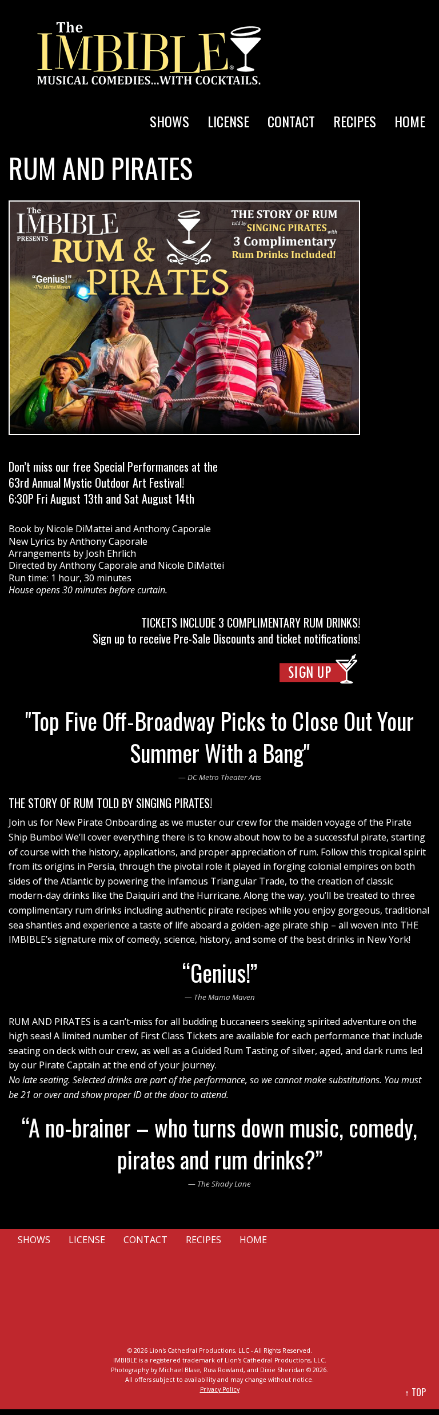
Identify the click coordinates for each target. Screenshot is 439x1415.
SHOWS (169, 121)
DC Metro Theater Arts (224, 777)
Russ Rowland (223, 1370)
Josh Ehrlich (111, 553)
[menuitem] (169, 109)
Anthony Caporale (172, 528)
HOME (409, 121)
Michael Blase (179, 1370)
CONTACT (291, 121)
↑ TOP (415, 1392)
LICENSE (228, 121)
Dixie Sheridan (282, 1370)
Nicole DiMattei (79, 528)
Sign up (109, 638)
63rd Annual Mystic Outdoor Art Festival (95, 482)
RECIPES (354, 121)
